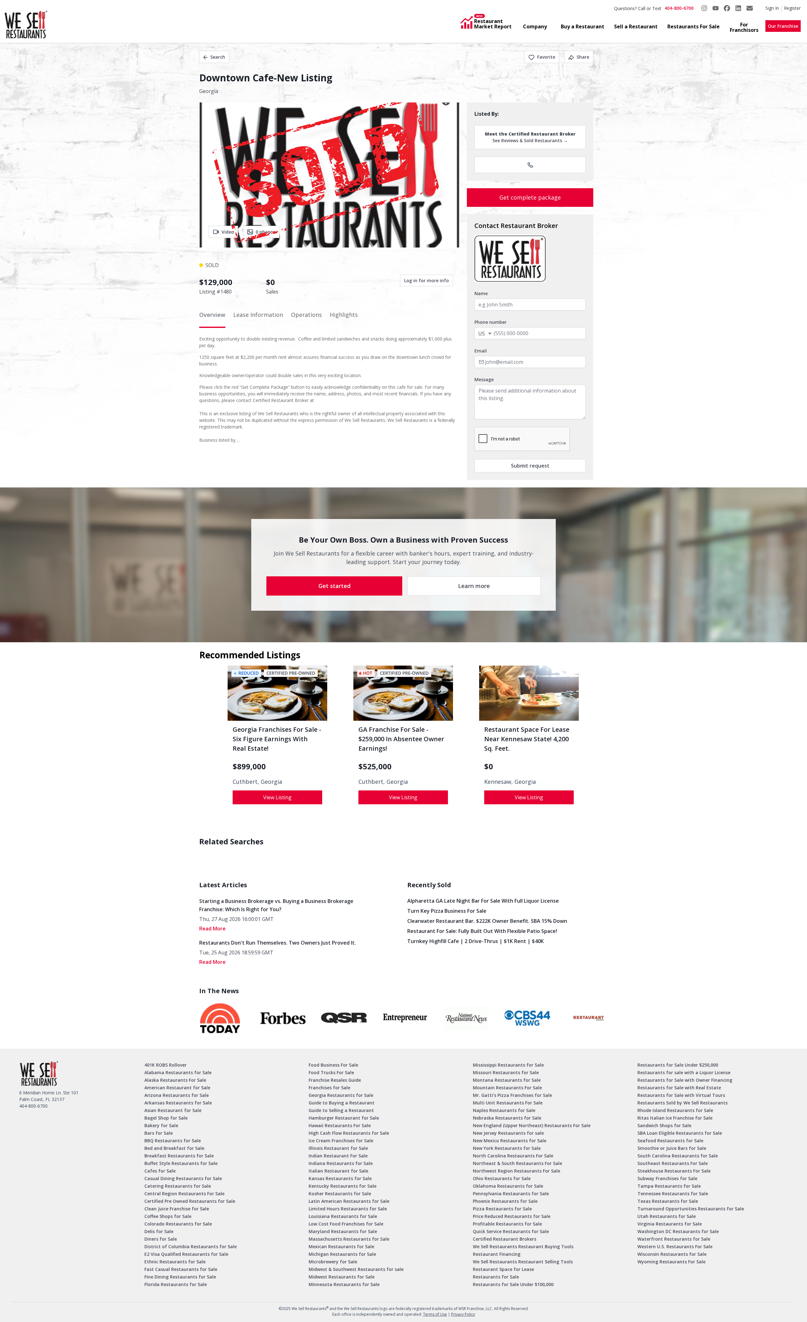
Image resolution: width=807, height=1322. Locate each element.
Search (217, 57)
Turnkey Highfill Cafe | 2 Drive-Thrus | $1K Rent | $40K (475, 941)
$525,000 (375, 766)
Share (583, 57)
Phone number (490, 322)
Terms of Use (435, 1314)
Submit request (530, 465)
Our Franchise (783, 26)
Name (481, 293)
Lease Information (258, 314)
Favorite (546, 57)
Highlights (344, 314)
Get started (334, 586)
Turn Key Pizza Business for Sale (446, 910)
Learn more (474, 586)
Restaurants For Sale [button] (693, 26)
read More (212, 928)
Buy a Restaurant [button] (582, 26)
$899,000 (249, 766)
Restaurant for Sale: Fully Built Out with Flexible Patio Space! (482, 931)
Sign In (772, 8)
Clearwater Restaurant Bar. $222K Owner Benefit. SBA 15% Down (487, 920)
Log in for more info (426, 280)
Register (792, 8)
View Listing (277, 797)
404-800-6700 (679, 8)
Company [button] (535, 26)
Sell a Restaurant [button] (636, 26)
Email (480, 351)
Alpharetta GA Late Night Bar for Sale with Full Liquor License (483, 900)
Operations (306, 314)
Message (484, 379)
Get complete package (530, 197)
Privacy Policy (463, 1314)
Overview (212, 314)
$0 (488, 766)
